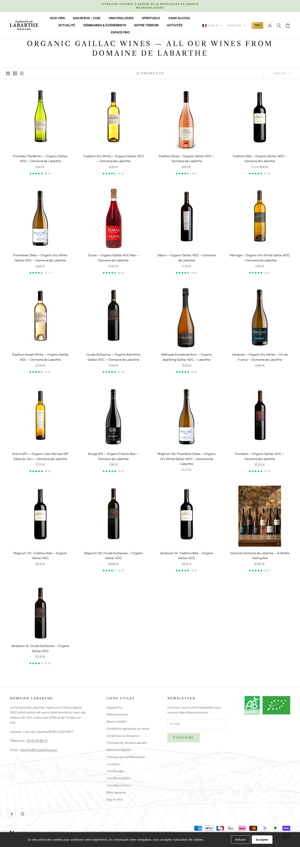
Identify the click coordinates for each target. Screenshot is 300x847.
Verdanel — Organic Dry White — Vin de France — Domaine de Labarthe (260, 357)
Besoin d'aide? (117, 721)
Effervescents (116, 792)
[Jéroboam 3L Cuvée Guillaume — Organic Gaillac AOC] (40, 612)
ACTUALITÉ (66, 25)
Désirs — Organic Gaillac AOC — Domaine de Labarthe (186, 257)
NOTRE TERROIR (146, 25)
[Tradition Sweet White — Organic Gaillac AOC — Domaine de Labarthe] (40, 314)
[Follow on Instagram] (22, 814)
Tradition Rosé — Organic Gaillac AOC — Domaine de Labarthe (186, 158)
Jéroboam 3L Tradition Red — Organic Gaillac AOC (186, 555)
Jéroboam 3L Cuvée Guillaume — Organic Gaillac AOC (40, 648)
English (234, 25)
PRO (257, 25)
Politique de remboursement (127, 743)
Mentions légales (118, 750)
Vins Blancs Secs (118, 778)
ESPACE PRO (120, 32)
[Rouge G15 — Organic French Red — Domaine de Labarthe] (113, 416)
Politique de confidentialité (126, 757)
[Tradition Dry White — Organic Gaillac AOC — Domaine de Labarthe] (113, 116)
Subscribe (183, 737)
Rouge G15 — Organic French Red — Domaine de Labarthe (113, 456)
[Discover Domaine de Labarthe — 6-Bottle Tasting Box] (259, 516)
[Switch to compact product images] (22, 73)
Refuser (240, 839)
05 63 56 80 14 (37, 741)
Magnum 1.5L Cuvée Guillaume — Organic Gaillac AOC (113, 555)
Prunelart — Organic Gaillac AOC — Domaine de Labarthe (259, 456)
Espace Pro (114, 707)
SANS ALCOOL (179, 18)
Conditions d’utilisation (123, 736)
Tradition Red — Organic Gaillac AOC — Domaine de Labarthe (259, 158)
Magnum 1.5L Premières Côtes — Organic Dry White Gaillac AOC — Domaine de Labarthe (187, 459)
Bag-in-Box (115, 799)
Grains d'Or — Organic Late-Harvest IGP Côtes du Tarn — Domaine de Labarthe (40, 456)
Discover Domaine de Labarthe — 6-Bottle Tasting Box (259, 555)
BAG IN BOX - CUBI (86, 18)
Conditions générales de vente (128, 729)
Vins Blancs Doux (119, 785)
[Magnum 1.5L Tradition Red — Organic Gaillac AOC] (40, 513)
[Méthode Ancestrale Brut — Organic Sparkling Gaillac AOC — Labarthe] (186, 317)
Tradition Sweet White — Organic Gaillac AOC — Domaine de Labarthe (40, 357)
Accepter (262, 839)
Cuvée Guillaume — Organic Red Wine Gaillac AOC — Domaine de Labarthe (113, 357)
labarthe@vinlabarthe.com (38, 750)
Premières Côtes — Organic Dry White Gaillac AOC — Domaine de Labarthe (40, 257)
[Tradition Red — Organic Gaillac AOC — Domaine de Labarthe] (259, 116)
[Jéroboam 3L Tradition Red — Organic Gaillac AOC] (186, 513)
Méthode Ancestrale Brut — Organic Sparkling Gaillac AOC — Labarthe (186, 357)
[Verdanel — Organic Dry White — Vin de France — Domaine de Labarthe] (259, 317)
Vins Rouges (115, 771)
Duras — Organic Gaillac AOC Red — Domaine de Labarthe (113, 257)
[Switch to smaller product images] (15, 73)
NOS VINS (57, 18)
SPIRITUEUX (151, 18)
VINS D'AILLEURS (121, 18)
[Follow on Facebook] (12, 814)
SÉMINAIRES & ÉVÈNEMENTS (104, 25)
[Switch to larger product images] (8, 73)
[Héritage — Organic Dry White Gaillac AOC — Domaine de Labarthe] (259, 215)
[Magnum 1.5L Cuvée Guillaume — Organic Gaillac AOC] (113, 513)
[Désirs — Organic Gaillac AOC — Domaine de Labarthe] (186, 215)
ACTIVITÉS (175, 25)
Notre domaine (117, 714)
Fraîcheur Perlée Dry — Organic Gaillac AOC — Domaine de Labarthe (40, 158)
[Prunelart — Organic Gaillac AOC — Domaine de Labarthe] (259, 413)
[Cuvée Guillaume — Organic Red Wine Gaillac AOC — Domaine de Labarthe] (113, 314)
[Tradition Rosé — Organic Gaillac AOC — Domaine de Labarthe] (186, 119)
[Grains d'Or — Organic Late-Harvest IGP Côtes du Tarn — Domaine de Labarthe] (40, 413)
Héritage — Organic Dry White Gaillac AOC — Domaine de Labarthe (260, 257)
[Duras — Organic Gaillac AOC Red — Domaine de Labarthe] (113, 218)
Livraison (113, 764)
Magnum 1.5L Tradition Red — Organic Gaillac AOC (40, 555)
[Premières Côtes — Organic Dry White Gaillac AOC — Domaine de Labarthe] (40, 218)
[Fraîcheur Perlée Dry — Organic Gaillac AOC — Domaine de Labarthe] (40, 116)
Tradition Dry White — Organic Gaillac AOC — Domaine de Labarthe (113, 158)
